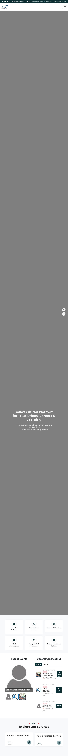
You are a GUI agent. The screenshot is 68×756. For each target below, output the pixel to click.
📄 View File (59, 674)
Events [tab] (38, 665)
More (9, 743)
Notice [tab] (46, 665)
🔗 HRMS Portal (48, 1)
